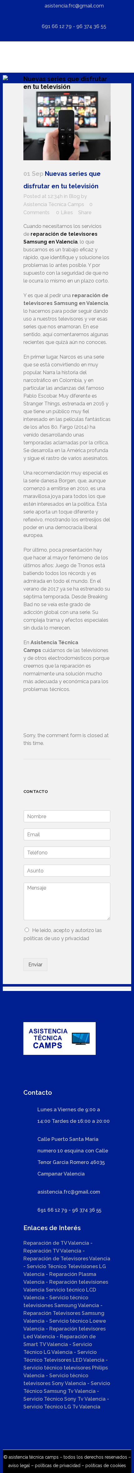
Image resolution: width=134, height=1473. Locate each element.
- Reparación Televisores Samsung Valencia (63, 1313)
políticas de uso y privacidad (56, 938)
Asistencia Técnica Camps (53, 204)
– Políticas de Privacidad (55, 1465)
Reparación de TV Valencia (56, 1243)
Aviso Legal (19, 1465)
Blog (74, 196)
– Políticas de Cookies (103, 1465)
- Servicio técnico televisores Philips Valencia (65, 1368)
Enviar (35, 965)
